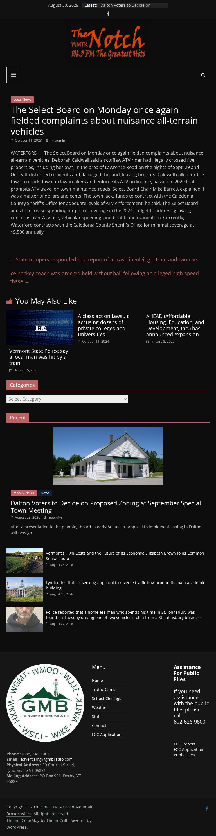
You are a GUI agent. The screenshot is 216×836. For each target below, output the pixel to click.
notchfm (55, 517)
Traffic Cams (103, 689)
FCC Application (188, 749)
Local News (22, 99)
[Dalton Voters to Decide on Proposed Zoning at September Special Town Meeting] (108, 430)
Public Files (184, 755)
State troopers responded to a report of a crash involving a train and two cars (104, 259)
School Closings (106, 698)
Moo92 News (24, 493)
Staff (96, 716)
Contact (99, 725)
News (45, 493)
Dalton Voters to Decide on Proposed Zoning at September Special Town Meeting (106, 506)
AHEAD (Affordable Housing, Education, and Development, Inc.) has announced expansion (175, 325)
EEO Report (184, 744)
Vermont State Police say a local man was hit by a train (38, 356)
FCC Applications (107, 734)
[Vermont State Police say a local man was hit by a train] (39, 314)
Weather (100, 707)
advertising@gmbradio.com (47, 759)
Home (97, 680)
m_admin (58, 140)
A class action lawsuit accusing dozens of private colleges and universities (103, 325)
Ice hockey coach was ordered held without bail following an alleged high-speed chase (104, 277)
